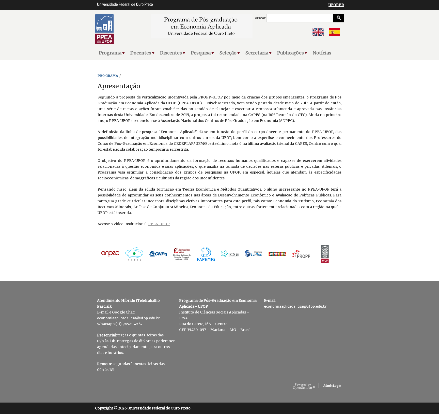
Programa (110, 53)
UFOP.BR (336, 5)
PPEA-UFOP (159, 224)
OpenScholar (304, 386)
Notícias (322, 53)
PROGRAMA (108, 76)
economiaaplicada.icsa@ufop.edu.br (128, 318)
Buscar (259, 18)
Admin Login (332, 386)
